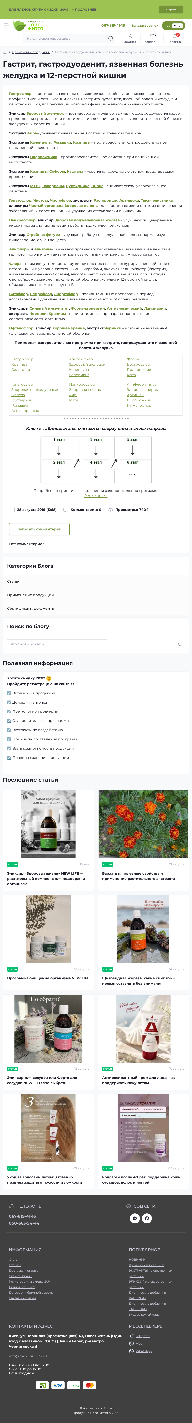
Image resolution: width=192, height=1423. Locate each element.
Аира (32, 133)
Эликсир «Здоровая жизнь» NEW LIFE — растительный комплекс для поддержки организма (46, 878)
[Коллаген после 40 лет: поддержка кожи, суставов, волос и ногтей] (143, 1128)
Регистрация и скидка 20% (30, 1281)
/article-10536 (96, 496)
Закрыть (171, 9)
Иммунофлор (139, 405)
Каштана (75, 171)
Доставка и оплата (23, 1270)
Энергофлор (66, 294)
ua (168, 25)
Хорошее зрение (68, 328)
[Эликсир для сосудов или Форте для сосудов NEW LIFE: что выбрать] (48, 1029)
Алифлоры (19, 249)
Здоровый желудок (45, 113)
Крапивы (81, 142)
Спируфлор (41, 294)
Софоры (57, 171)
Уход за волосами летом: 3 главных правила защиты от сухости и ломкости (44, 1180)
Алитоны (42, 249)
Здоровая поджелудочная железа (87, 220)
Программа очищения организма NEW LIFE (48, 978)
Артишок (135, 395)
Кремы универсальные (146, 1265)
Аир (73, 395)
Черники (113, 328)
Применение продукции (31, 52)
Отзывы (15, 1265)
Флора (15, 263)
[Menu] (6, 25)
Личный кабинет (22, 1287)
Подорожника (43, 157)
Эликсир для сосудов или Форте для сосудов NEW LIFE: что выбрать (42, 1080)
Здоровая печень (85, 389)
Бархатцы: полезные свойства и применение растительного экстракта (138, 876)
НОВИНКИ (137, 1259)
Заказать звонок (145, 25)
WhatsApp (144, 1351)
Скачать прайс (20, 1276)
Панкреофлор (22, 220)
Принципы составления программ (44, 739)
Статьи (13, 581)
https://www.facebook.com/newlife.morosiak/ (147, 1218)
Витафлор (18, 294)
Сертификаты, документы (31, 608)
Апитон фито (81, 359)
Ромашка (20, 405)
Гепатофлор (22, 384)
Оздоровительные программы (40, 720)
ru (179, 25)
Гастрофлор (20, 93)
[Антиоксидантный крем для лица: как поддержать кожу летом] (143, 1029)
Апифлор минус (141, 384)
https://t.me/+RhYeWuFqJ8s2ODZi (135, 1218)
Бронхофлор (138, 364)
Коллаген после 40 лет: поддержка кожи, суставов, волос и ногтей (142, 1180)
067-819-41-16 (22, 1216)
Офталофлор (21, 328)
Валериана (79, 375)
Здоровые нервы (143, 389)
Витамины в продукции (34, 693)
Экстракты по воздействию (37, 730)
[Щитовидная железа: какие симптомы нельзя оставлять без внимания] (143, 929)
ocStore (106, 1408)
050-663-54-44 (24, 1223)
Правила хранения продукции (40, 757)
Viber (140, 1343)
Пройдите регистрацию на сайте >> (41, 684)
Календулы (41, 142)
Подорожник (139, 369)
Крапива (20, 364)
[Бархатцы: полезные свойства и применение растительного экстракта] (143, 824)
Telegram (143, 1336)
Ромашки (62, 142)
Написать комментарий (40, 529)
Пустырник (22, 400)
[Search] (111, 38)
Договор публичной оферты (31, 1292)
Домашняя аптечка (29, 702)
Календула (79, 369)
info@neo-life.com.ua (28, 1356)
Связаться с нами (22, 1298)
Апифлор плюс (25, 410)
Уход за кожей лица (144, 1314)
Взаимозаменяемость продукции (43, 748)
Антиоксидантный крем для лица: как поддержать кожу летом (138, 1080)
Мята (131, 375)
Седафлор (21, 369)
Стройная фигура (43, 234)
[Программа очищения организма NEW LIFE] (48, 929)
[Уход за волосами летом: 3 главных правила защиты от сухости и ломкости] (48, 1128)
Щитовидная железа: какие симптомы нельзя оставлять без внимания (139, 981)
